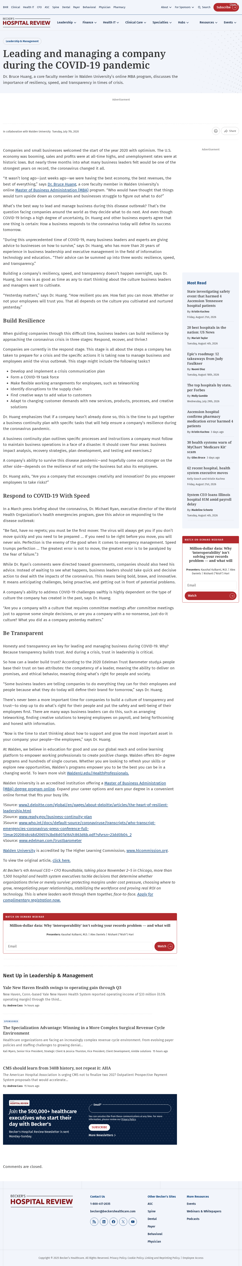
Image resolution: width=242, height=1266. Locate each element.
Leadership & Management (22, 41)
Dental (66, 7)
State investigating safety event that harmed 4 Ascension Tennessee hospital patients (208, 298)
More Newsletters (101, 1135)
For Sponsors (183, 7)
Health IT (28, 7)
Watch (162, 946)
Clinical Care (134, 22)
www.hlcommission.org (147, 850)
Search (206, 7)
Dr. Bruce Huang (62, 184)
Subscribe (224, 7)
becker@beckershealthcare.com (113, 1211)
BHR (5, 7)
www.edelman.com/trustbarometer (50, 840)
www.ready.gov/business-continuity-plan (55, 816)
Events (228, 22)
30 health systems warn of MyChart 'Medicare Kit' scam (209, 447)
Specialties (160, 22)
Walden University (19, 850)
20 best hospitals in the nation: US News (206, 329)
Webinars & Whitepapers (204, 1211)
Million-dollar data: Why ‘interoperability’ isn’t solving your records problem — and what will (90, 925)
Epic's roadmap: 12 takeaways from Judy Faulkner (205, 359)
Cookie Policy (135, 1258)
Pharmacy (119, 7)
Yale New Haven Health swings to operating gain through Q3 (62, 987)
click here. (62, 860)
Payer (76, 7)
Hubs (181, 22)
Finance (88, 22)
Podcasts (193, 1219)
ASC (47, 7)
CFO (39, 7)
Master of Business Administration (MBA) (51, 190)
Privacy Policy (128, 1119)
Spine (55, 7)
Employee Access (193, 1258)
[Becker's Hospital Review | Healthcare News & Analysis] (26, 22)
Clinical (15, 7)
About (164, 7)
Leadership (65, 22)
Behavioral (89, 7)
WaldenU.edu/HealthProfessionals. (98, 773)
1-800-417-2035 (100, 1204)
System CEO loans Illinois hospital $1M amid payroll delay (209, 499)
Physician (104, 7)
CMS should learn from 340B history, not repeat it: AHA (57, 1068)
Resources (207, 22)
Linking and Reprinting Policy (162, 1258)
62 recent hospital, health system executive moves (208, 470)
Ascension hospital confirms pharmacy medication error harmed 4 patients (210, 418)
